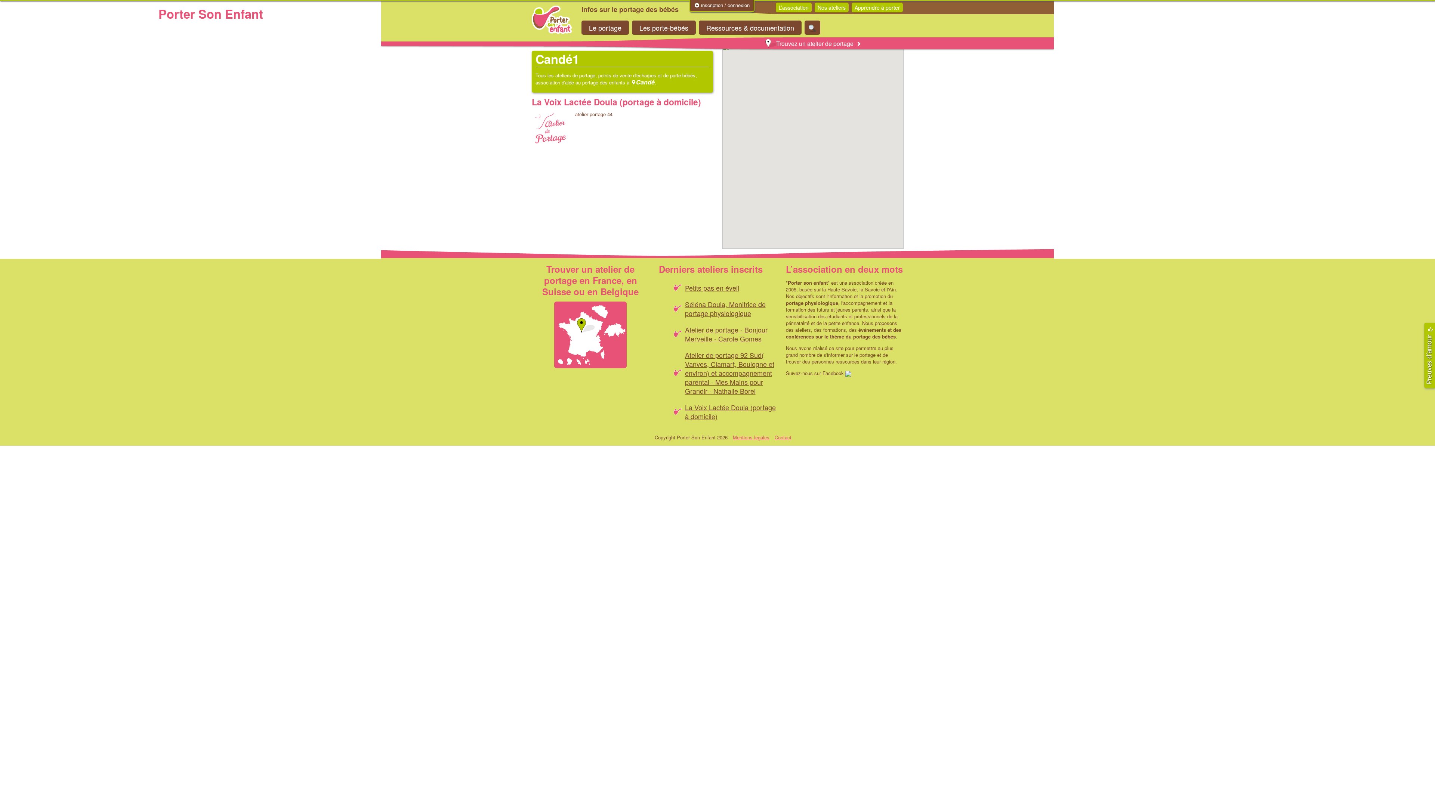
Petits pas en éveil (712, 287)
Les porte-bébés (663, 28)
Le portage (605, 28)
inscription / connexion (725, 5)
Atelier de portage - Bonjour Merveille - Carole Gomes (726, 334)
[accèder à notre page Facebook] (848, 373)
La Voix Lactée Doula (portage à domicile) (616, 102)
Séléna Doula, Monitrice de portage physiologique (725, 309)
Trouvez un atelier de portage (815, 43)
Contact (783, 437)
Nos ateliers (832, 7)
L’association (794, 7)
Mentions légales (751, 437)
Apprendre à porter (877, 7)
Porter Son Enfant (552, 20)
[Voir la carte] (590, 335)
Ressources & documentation (750, 28)
